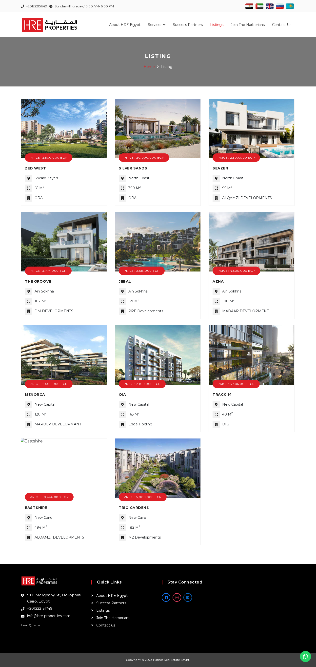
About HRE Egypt (124, 24)
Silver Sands (133, 168)
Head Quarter (30, 625)
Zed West (35, 168)
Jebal (125, 281)
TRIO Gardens (134, 507)
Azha (218, 281)
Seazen (220, 168)
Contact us (281, 24)
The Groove (38, 281)
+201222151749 (39, 608)
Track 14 (222, 394)
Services (155, 24)
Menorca (35, 394)
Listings (216, 24)
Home (149, 66)
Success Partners (188, 24)
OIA (122, 394)
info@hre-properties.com (48, 616)
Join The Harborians (248, 24)
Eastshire (36, 507)
